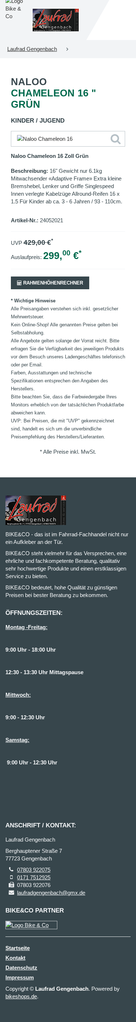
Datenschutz (21, 968)
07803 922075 (33, 870)
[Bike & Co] (31, 925)
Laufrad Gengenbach (32, 49)
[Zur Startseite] (56, 20)
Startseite (17, 948)
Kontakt (15, 958)
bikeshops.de (21, 996)
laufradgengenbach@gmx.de (51, 893)
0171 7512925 (33, 877)
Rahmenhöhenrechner (52, 283)
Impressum (19, 977)
